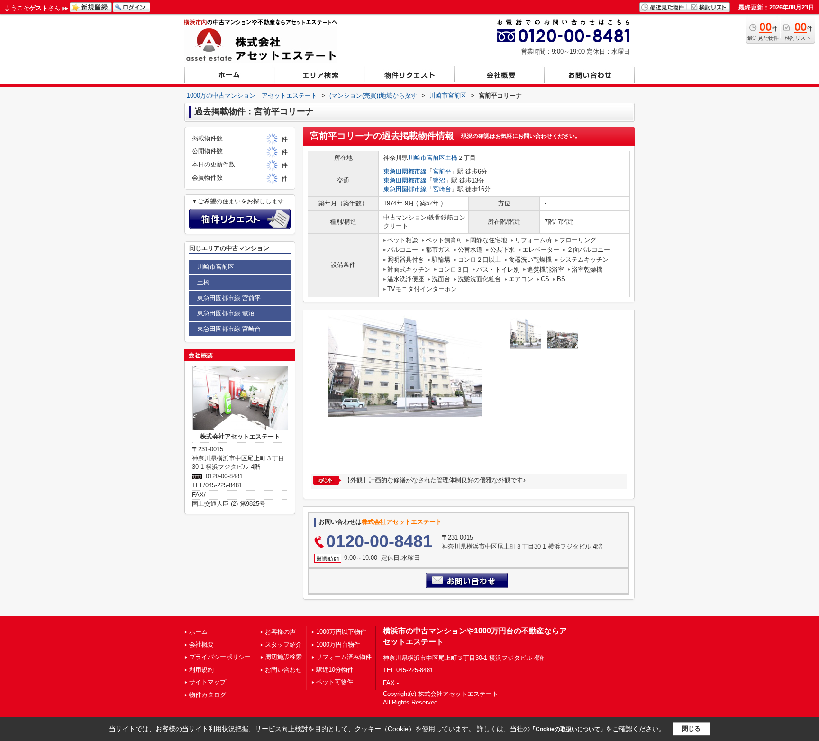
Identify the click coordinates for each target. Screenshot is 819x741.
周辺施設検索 (283, 656)
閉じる (691, 728)
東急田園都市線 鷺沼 (226, 313)
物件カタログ (207, 694)
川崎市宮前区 (426, 157)
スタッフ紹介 (283, 644)
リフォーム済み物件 (344, 656)
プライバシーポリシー (220, 656)
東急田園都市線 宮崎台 (229, 328)
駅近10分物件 (335, 669)
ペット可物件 (334, 682)
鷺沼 (439, 180)
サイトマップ (207, 682)
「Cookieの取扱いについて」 (568, 729)
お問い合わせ (283, 669)
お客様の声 (280, 631)
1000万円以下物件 (341, 631)
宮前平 (442, 171)
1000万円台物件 (338, 644)
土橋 (451, 157)
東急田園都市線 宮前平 (229, 298)
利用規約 (201, 669)
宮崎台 (442, 188)
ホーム (198, 631)
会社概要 (201, 644)
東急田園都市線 (405, 171)
